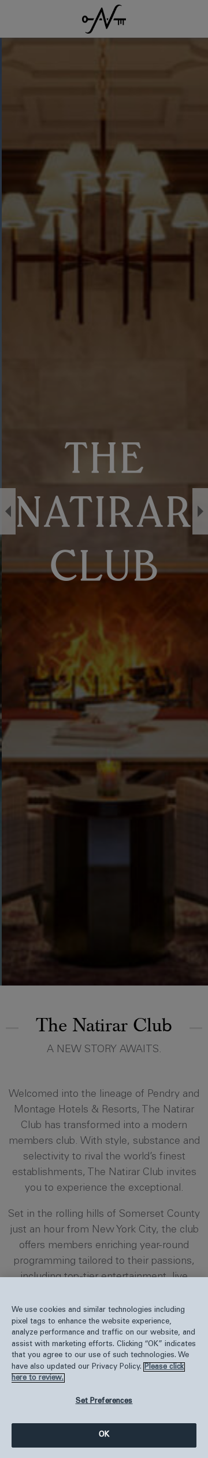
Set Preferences (104, 1401)
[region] (104, 1367)
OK (104, 1434)
